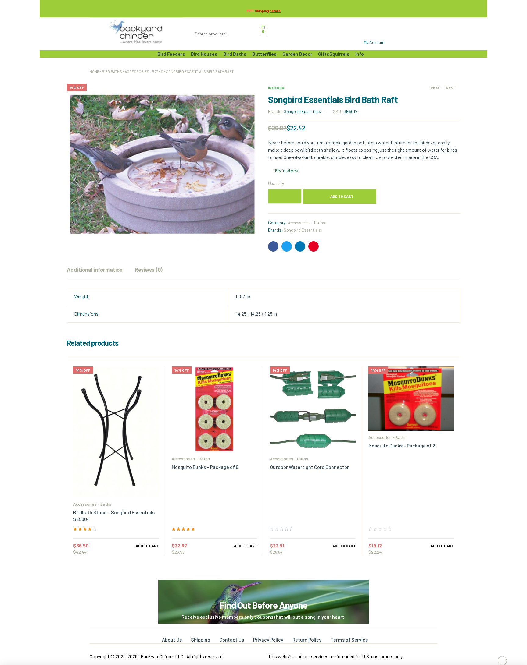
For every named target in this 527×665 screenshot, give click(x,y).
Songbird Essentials (302, 111)
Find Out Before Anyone (263, 605)
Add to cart (341, 196)
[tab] (95, 269)
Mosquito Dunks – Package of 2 (401, 445)
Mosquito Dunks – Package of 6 (205, 467)
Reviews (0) (149, 269)
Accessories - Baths (144, 71)
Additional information (95, 269)
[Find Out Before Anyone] (263, 588)
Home (94, 71)
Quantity (276, 183)
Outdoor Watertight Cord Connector (309, 467)
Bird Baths (112, 71)
